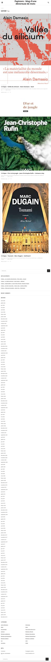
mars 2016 (3, 582)
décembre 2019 (4, 482)
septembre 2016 (4, 569)
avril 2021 (3, 446)
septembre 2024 (4, 353)
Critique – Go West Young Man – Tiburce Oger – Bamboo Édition (14, 285)
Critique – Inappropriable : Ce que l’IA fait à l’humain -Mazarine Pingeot (15, 283)
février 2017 (3, 557)
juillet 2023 (3, 384)
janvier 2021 (3, 453)
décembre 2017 (4, 535)
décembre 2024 (4, 346)
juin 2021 (3, 441)
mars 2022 (3, 421)
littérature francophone (6, 171)
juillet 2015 (3, 601)
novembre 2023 (4, 375)
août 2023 (3, 382)
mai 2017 (3, 551)
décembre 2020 (4, 455)
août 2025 (3, 328)
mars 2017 (3, 555)
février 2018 (3, 530)
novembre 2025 (4, 321)
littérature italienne (4, 638)
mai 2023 (3, 389)
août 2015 (3, 598)
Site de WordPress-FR (30, 653)
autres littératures (4, 625)
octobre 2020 (3, 460)
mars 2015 (3, 610)
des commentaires (5, 653)
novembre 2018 (4, 512)
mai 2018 (3, 523)
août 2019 (3, 491)
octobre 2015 (3, 594)
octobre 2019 (3, 487)
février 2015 (3, 612)
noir (1, 640)
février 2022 (3, 423)
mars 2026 (3, 312)
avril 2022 (3, 419)
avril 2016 (3, 580)
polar (27, 640)
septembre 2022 (4, 407)
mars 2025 (3, 339)
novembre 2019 (4, 485)
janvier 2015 (3, 614)
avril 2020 (3, 473)
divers (27, 627)
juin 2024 (3, 359)
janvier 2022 (3, 425)
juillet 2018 (3, 519)
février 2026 (3, 314)
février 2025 (3, 341)
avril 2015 (3, 607)
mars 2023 (3, 394)
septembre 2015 (4, 596)
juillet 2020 (3, 466)
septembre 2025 (4, 325)
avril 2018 (3, 526)
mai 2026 (3, 307)
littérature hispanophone (30, 636)
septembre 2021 (4, 435)
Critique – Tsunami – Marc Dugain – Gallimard (15, 256)
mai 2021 (3, 444)
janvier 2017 (3, 560)
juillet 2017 (3, 546)
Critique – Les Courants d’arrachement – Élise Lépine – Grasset (13, 279)
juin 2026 (3, 305)
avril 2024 (3, 364)
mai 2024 (3, 362)
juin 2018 (3, 521)
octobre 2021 (3, 432)
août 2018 (3, 516)
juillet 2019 (3, 494)
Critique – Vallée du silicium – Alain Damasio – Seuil (17, 87)
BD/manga (28, 625)
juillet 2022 (3, 412)
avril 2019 (3, 500)
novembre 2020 (4, 457)
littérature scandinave (30, 638)
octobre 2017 (3, 539)
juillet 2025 (3, 330)
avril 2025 (3, 337)
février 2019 (3, 505)
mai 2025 (3, 334)
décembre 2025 (4, 318)
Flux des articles (30, 651)
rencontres (3, 643)
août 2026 (3, 300)
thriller (27, 643)
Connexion (3, 651)
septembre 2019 (4, 489)
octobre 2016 (3, 566)
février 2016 (3, 585)
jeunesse (3, 631)
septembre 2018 (4, 514)
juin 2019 (3, 496)
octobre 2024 (3, 350)
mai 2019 (3, 498)
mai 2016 (3, 578)
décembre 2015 (4, 589)
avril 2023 (3, 391)
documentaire (4, 629)
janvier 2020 (3, 480)
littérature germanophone (6, 636)
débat (2, 627)
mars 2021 (3, 448)
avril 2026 (3, 309)
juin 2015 (3, 603)
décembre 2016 (4, 562)
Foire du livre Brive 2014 (30, 629)
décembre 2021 (4, 428)
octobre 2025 (3, 323)
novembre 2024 (4, 348)
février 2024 (3, 369)
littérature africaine (29, 631)
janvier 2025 (3, 344)
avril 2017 (3, 553)
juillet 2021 (3, 439)
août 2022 (3, 409)
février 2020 (3, 478)
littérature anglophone (5, 634)
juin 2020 (3, 469)
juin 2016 (3, 576)
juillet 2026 (3, 303)
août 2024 (3, 355)
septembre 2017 (4, 541)
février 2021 (3, 450)
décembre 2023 (4, 373)
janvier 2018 (3, 532)
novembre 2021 (4, 430)
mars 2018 (3, 528)
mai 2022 (3, 416)
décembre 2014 (4, 617)
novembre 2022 (4, 403)
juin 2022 (3, 414)
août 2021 (3, 437)
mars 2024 (3, 366)
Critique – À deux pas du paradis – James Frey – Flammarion (13, 288)
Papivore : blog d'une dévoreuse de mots (25, 2)
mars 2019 (3, 503)
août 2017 (3, 544)
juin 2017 (3, 548)
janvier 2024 (3, 371)
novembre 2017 (4, 537)
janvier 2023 (3, 398)
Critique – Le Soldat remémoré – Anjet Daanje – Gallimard (12, 281)
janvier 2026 (3, 316)
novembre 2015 (4, 591)
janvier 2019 (3, 507)
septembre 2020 (4, 462)
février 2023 (3, 396)
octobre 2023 (3, 378)
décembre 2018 (4, 510)
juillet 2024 (3, 357)
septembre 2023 (4, 380)
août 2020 (3, 464)
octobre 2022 (3, 405)
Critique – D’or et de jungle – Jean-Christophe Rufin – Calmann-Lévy (22, 173)
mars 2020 (3, 475)
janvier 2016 (3, 587)
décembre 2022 (4, 400)
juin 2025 (3, 332)
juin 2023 (3, 387)
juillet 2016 (3, 573)
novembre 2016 (4, 564)
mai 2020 (3, 471)
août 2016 (3, 571)
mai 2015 (3, 605)
